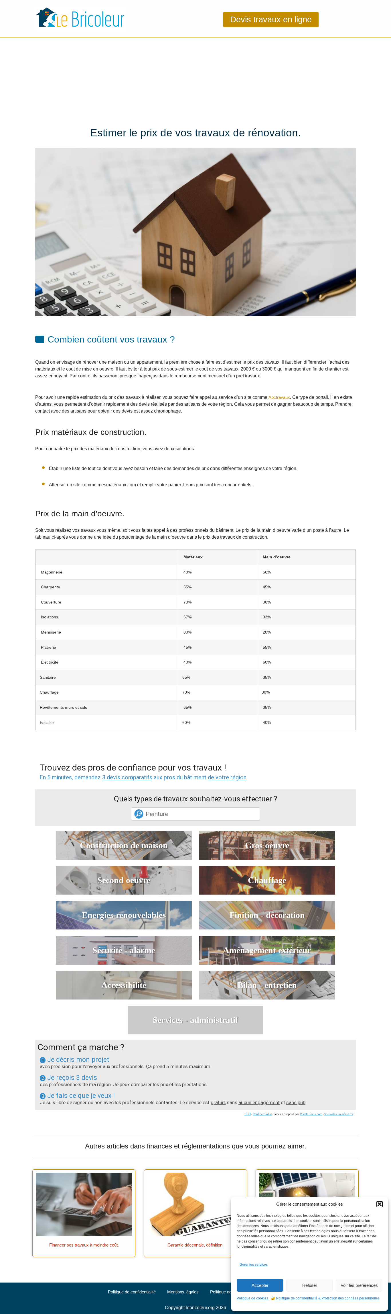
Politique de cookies (252, 1298)
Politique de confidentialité (132, 1291)
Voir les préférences (359, 1285)
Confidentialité (262, 1114)
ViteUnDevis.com (311, 1114)
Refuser (309, 1285)
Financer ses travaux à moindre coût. (84, 1245)
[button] (379, 1204)
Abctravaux (279, 397)
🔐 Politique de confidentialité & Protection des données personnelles (325, 1298)
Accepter (260, 1285)
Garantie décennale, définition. (195, 1245)
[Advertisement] (195, 80)
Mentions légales (183, 1291)
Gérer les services (254, 1265)
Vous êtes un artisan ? (338, 1114)
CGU (247, 1114)
